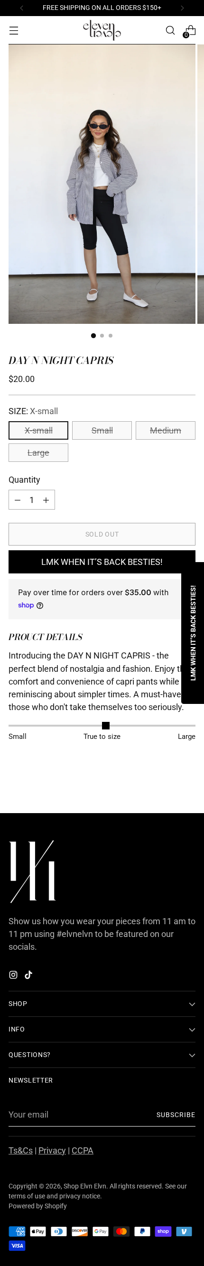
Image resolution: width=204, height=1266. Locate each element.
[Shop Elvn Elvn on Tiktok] (29, 976)
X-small (39, 430)
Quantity (24, 480)
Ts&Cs (21, 1150)
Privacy (52, 1150)
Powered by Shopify (38, 1206)
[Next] (182, 8)
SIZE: (33, 411)
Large (38, 453)
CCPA (82, 1150)
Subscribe (176, 1115)
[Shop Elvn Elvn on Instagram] (14, 976)
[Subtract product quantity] (46, 499)
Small (102, 430)
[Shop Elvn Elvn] (102, 30)
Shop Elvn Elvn (85, 1186)
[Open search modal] (170, 30)
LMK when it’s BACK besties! (102, 562)
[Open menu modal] (13, 30)
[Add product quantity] (17, 499)
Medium (165, 430)
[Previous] (21, 8)
